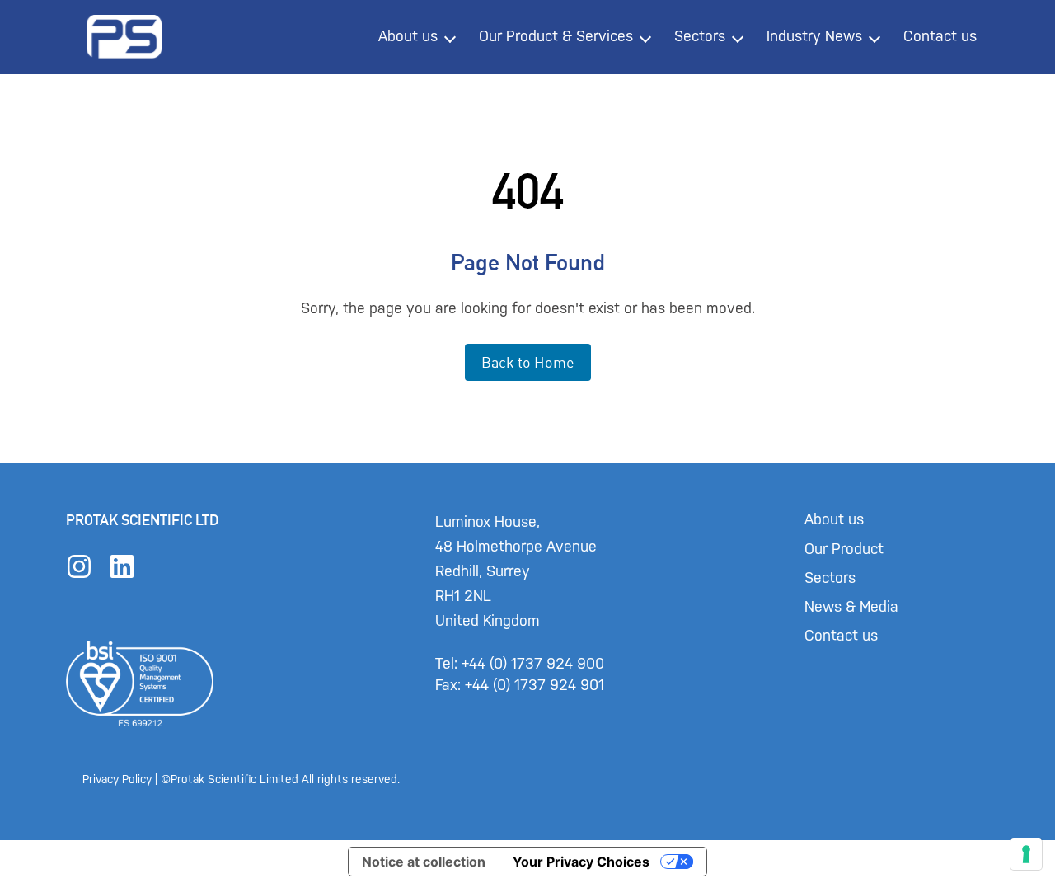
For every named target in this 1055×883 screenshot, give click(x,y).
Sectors (699, 36)
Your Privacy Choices (581, 861)
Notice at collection (423, 861)
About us (408, 36)
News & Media (851, 607)
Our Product (844, 549)
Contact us (940, 36)
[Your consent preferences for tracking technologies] (1026, 854)
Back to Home (527, 362)
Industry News (814, 36)
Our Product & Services (556, 36)
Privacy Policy (117, 780)
